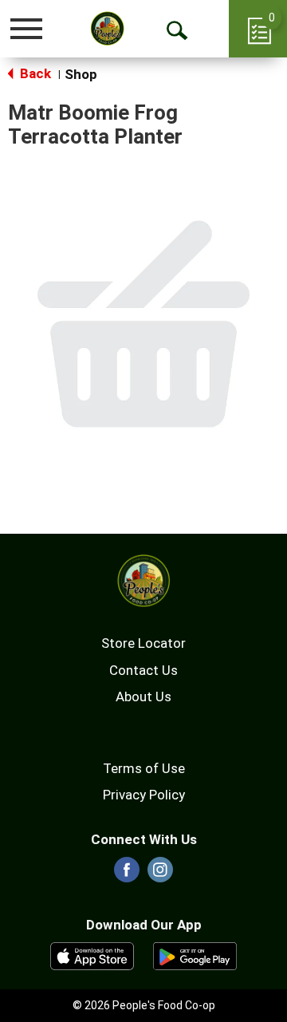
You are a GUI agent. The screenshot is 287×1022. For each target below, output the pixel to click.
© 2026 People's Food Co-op (144, 1005)
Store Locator (143, 643)
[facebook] (127, 874)
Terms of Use (144, 768)
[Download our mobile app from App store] (92, 955)
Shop (81, 74)
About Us (143, 696)
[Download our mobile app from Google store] (195, 955)
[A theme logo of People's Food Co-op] (107, 28)
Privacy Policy (144, 795)
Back (34, 73)
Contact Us (143, 670)
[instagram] (160, 874)
